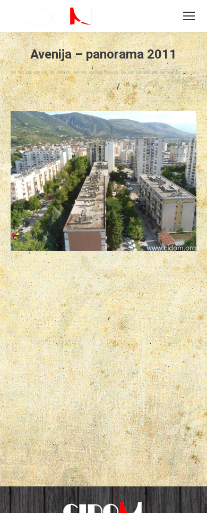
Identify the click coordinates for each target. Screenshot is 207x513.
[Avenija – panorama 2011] (103, 181)
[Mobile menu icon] (189, 16)
